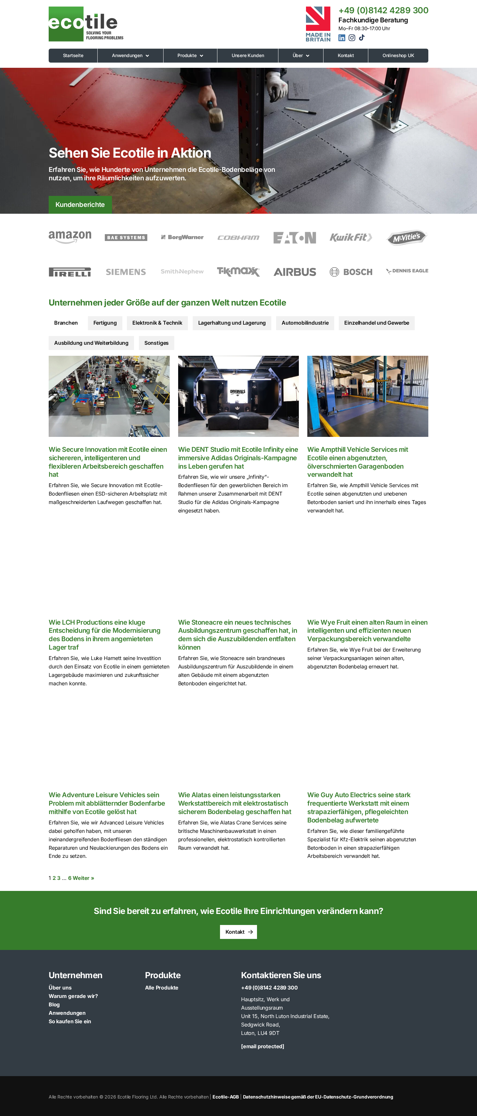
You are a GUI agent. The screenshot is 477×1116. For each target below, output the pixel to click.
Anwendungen (127, 55)
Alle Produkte (162, 987)
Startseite (73, 55)
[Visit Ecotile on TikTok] (362, 39)
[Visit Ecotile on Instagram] (352, 40)
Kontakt (346, 55)
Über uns (60, 987)
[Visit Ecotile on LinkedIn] (342, 39)
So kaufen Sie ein (70, 1021)
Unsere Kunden (248, 55)
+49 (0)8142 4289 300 (383, 10)
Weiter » (83, 878)
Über (298, 55)
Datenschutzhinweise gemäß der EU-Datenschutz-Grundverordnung (318, 1096)
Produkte (187, 55)
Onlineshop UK (398, 55)
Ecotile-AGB (226, 1096)
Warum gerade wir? (73, 996)
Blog (54, 1004)
